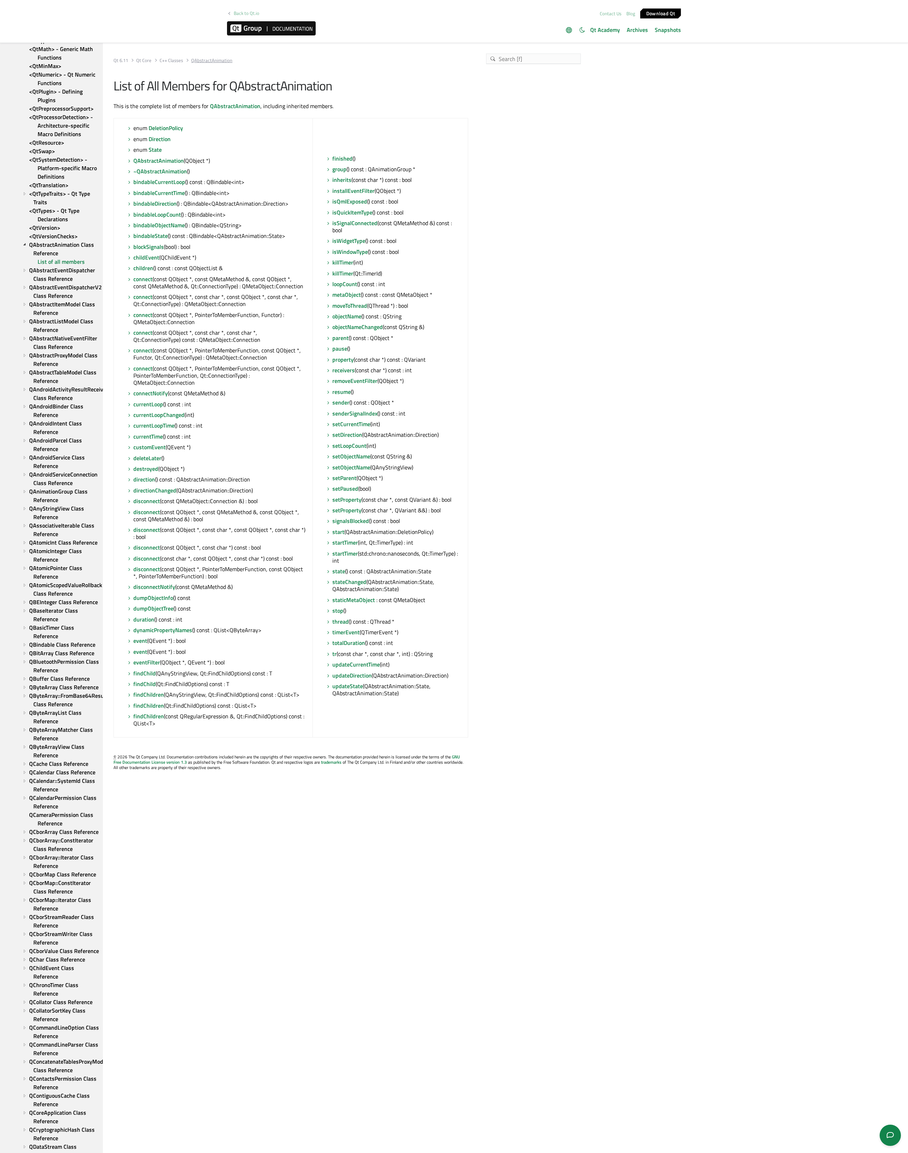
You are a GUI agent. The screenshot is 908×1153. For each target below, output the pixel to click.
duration (143, 619)
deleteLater (147, 458)
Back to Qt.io (246, 13)
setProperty (346, 499)
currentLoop (148, 404)
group (339, 169)
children (143, 268)
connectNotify (150, 393)
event (140, 640)
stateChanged (349, 582)
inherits (341, 180)
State (155, 149)
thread (340, 621)
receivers (343, 370)
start (338, 532)
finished (342, 158)
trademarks (331, 762)
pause (339, 348)
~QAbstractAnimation (160, 171)
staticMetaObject (353, 600)
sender (340, 402)
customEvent (149, 447)
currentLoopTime (154, 425)
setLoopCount (349, 445)
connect (143, 279)
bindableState (150, 236)
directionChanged (154, 490)
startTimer (345, 542)
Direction (160, 139)
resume (341, 392)
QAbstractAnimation (235, 106)
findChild (144, 673)
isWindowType (350, 251)
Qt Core (143, 60)
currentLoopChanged (158, 415)
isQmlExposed (349, 201)
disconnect (146, 501)
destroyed (145, 468)
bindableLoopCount (157, 214)
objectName (346, 316)
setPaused (345, 488)
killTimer (342, 262)
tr (334, 654)
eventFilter (146, 662)
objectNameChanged (357, 327)
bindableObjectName (159, 225)
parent (340, 338)
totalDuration (348, 643)
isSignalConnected (354, 223)
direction (144, 479)
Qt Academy (605, 30)
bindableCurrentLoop (159, 182)
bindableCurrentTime (159, 193)
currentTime (148, 436)
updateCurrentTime (356, 664)
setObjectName (351, 456)
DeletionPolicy (166, 128)
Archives (637, 30)
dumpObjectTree (153, 608)
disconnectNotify (154, 587)
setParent (344, 478)
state (338, 571)
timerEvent (346, 632)
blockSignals (148, 247)
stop (337, 610)
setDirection (347, 434)
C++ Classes (171, 60)
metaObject (346, 294)
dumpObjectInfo (153, 598)
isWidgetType (348, 240)
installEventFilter (353, 190)
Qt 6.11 (121, 60)
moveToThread (349, 305)
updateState (347, 686)
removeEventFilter (354, 381)
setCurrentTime (351, 424)
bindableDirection (155, 203)
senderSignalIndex (354, 413)
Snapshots (668, 30)
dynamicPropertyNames (162, 630)
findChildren (148, 694)
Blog (630, 13)
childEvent (146, 257)
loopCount (344, 284)
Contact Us (610, 13)
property (343, 359)
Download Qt (660, 13)
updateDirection (352, 675)
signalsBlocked (350, 521)
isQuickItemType (352, 212)
